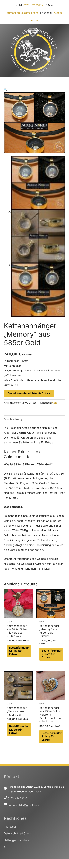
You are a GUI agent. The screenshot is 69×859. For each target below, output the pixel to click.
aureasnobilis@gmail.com (22, 12)
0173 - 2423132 (33, 5)
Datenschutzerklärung (17, 833)
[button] (5, 89)
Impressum (10, 826)
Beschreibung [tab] (13, 419)
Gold (54, 402)
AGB (6, 846)
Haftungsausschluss (16, 840)
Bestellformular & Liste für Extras (29, 393)
